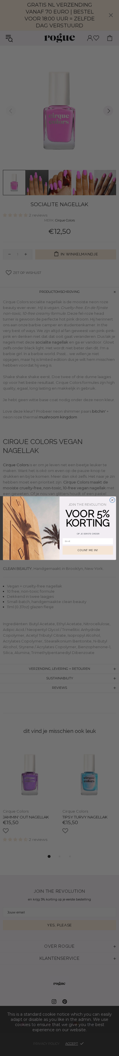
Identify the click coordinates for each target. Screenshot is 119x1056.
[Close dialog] (112, 500)
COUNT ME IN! (88, 550)
